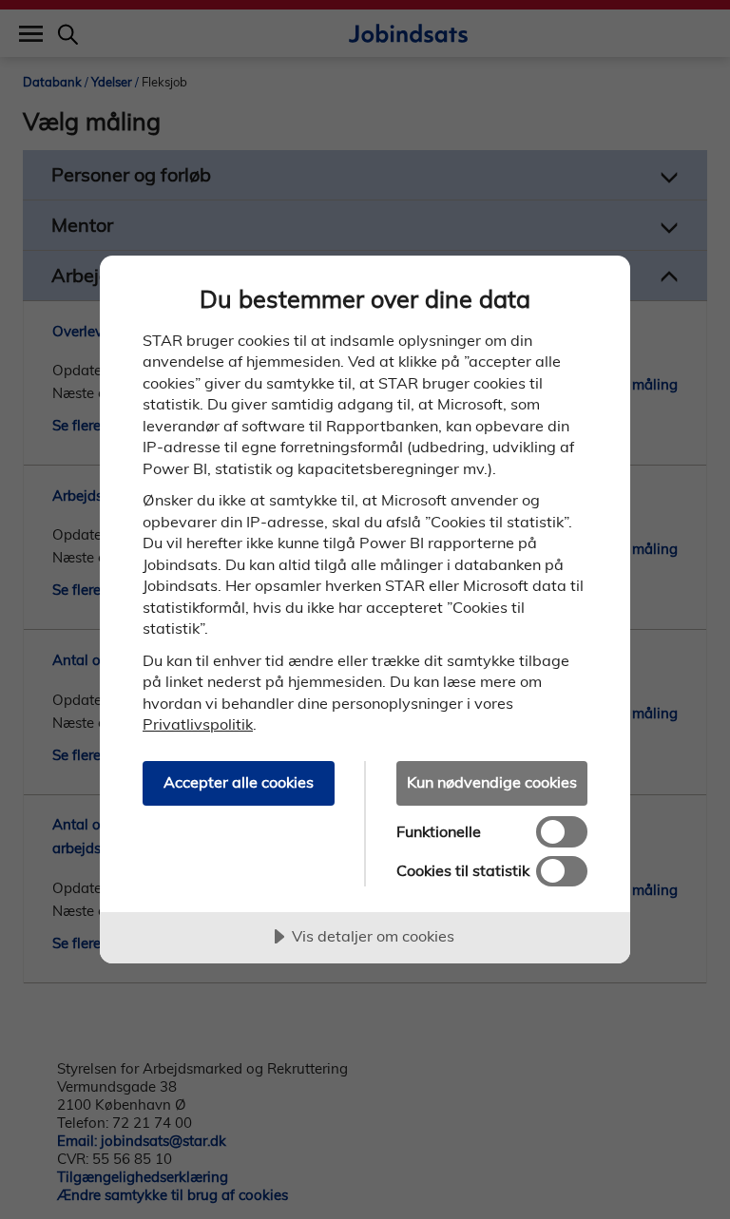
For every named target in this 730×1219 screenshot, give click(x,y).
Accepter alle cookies (238, 781)
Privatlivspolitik (198, 723)
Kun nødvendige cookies (492, 781)
